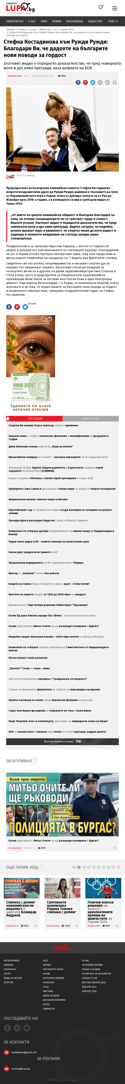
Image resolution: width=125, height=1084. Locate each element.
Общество (95, 21)
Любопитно (14, 21)
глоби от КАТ (89, 978)
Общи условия (91, 969)
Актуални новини (53, 978)
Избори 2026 (89, 991)
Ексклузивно (15, 848)
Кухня (46, 973)
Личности (49, 1008)
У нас (32, 21)
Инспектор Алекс (53, 969)
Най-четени (90, 418)
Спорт (33, 29)
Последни (35, 418)
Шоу (45, 960)
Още (111, 21)
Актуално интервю (54, 1000)
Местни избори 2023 (94, 982)
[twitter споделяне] (92, 82)
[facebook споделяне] (78, 82)
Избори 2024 (89, 987)
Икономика (74, 21)
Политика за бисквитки (96, 973)
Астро (46, 1004)
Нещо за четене (13, 978)
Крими (56, 21)
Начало (10, 29)
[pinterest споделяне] (85, 82)
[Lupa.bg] (10, 178)
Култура (8, 982)
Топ (55, 29)
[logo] (20, 8)
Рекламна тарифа (92, 965)
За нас (85, 960)
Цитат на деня (51, 995)
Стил (46, 987)
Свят (44, 21)
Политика (10, 969)
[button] (74, 867)
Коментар (48, 982)
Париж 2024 (67, 29)
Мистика (48, 991)
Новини (22, 29)
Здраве (47, 965)
